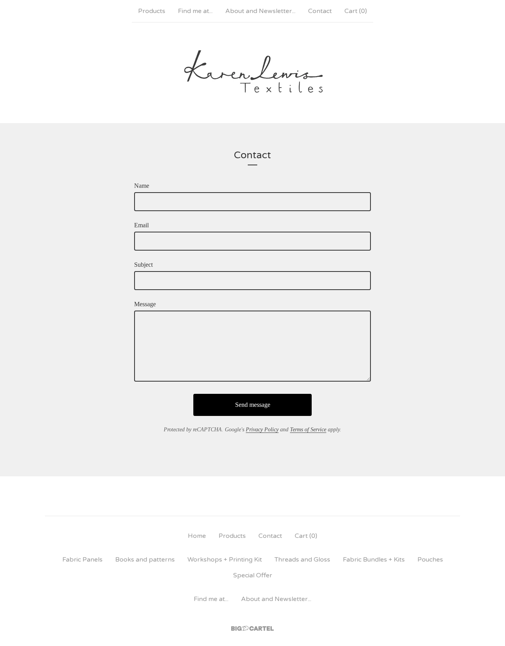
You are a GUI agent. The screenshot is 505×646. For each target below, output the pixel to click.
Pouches (430, 560)
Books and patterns (145, 560)
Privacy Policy (262, 430)
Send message (252, 404)
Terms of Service (308, 430)
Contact (320, 11)
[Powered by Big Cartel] (252, 628)
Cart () (355, 11)
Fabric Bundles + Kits (374, 560)
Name (141, 185)
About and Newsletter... (260, 11)
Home (197, 536)
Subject (143, 264)
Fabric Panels (82, 560)
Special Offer (252, 575)
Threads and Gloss (302, 560)
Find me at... (195, 11)
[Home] (253, 72)
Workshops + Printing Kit (224, 560)
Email (141, 225)
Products (151, 11)
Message (145, 304)
